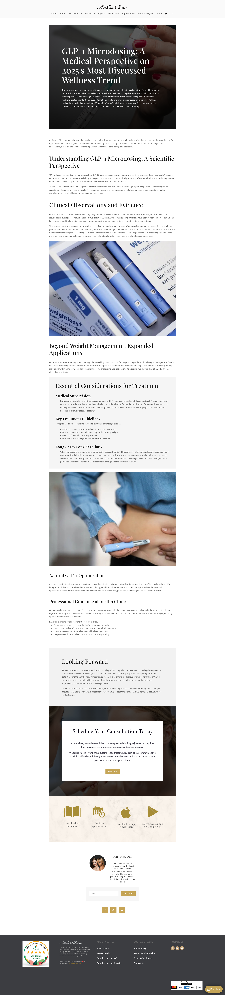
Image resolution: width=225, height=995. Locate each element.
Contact (160, 13)
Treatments (74, 13)
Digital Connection (75, 963)
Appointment (128, 13)
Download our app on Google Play (152, 825)
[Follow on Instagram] (113, 910)
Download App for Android (109, 963)
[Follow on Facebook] (105, 910)
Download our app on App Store (126, 825)
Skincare (112, 13)
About (63, 13)
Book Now (112, 771)
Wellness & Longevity (95, 13)
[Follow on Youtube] (122, 910)
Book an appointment (99, 824)
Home (54, 13)
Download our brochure (72, 824)
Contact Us (139, 963)
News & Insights (145, 13)
